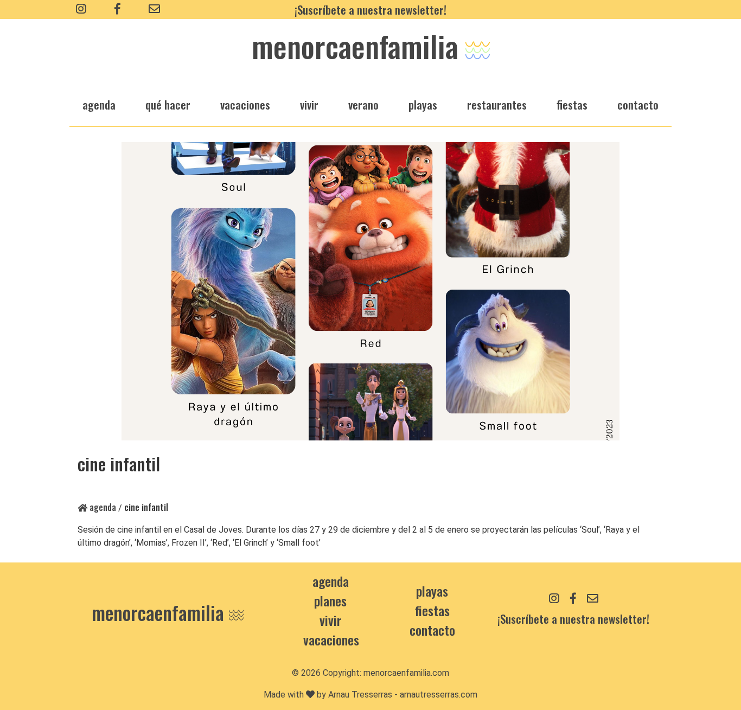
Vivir (330, 620)
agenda (99, 104)
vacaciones (245, 104)
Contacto (638, 104)
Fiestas (432, 610)
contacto (432, 629)
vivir (309, 104)
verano (363, 104)
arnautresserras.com (438, 694)
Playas (432, 590)
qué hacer (167, 104)
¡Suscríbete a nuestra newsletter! (370, 9)
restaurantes (497, 104)
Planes (330, 600)
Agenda (101, 507)
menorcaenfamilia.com (406, 673)
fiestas (572, 104)
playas (422, 104)
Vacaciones (331, 639)
